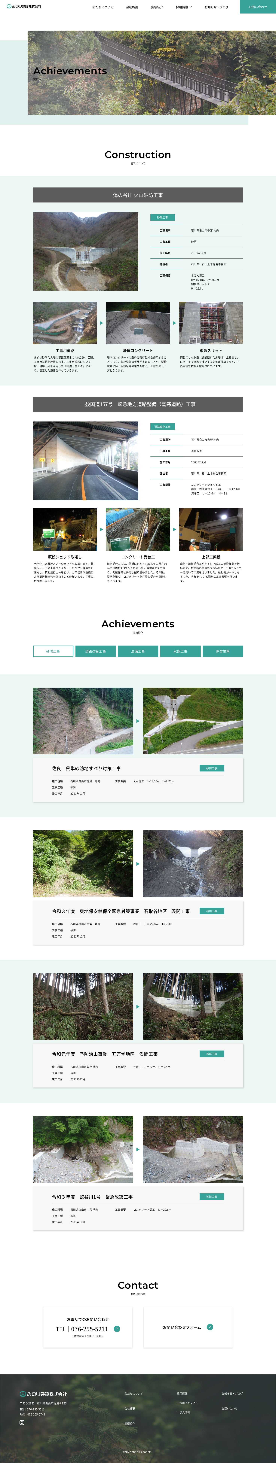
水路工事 (180, 651)
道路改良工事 (95, 651)
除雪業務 (223, 651)
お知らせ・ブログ (217, 7)
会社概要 (132, 7)
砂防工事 (53, 651)
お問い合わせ (258, 7)
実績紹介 (157, 7)
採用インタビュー (190, 1403)
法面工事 (138, 651)
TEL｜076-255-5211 (32, 1409)
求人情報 (184, 1412)
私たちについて (102, 7)
